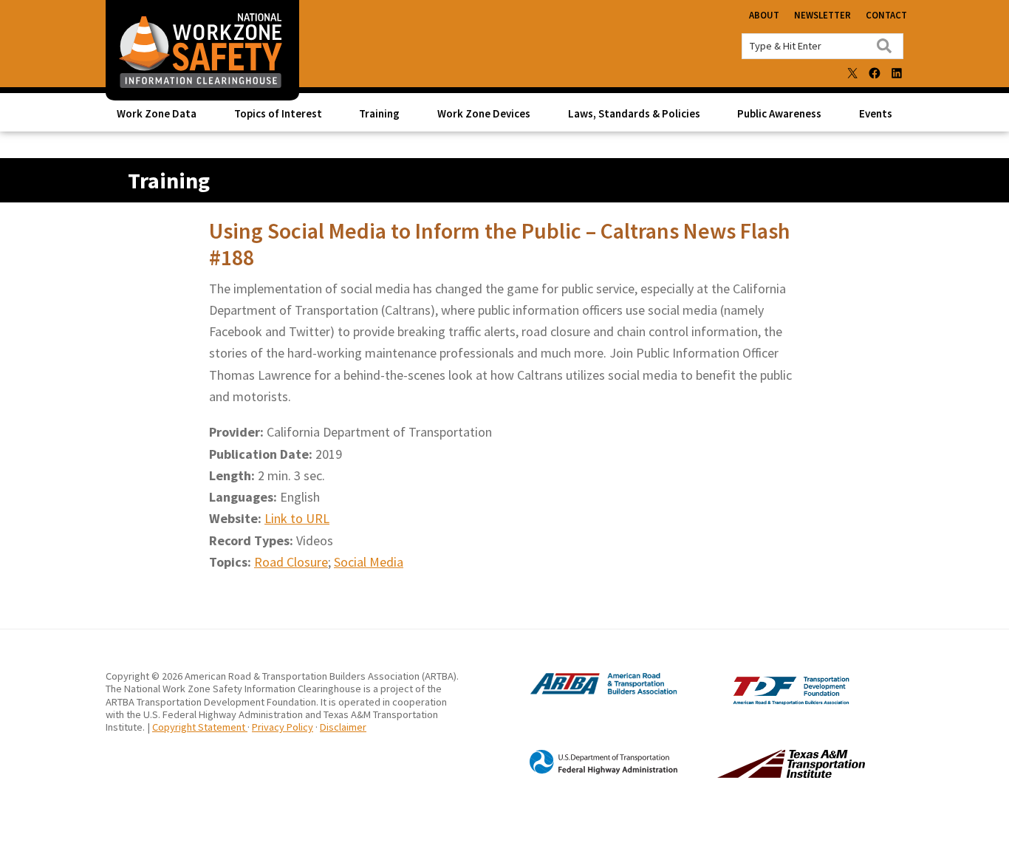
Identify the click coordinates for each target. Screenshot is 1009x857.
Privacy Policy (282, 727)
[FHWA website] (588, 772)
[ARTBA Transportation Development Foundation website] (761, 700)
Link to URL (296, 518)
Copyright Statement (199, 727)
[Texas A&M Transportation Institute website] (761, 774)
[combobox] (822, 46)
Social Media (368, 561)
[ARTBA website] (588, 692)
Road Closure (291, 561)
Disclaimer (343, 727)
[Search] (884, 46)
